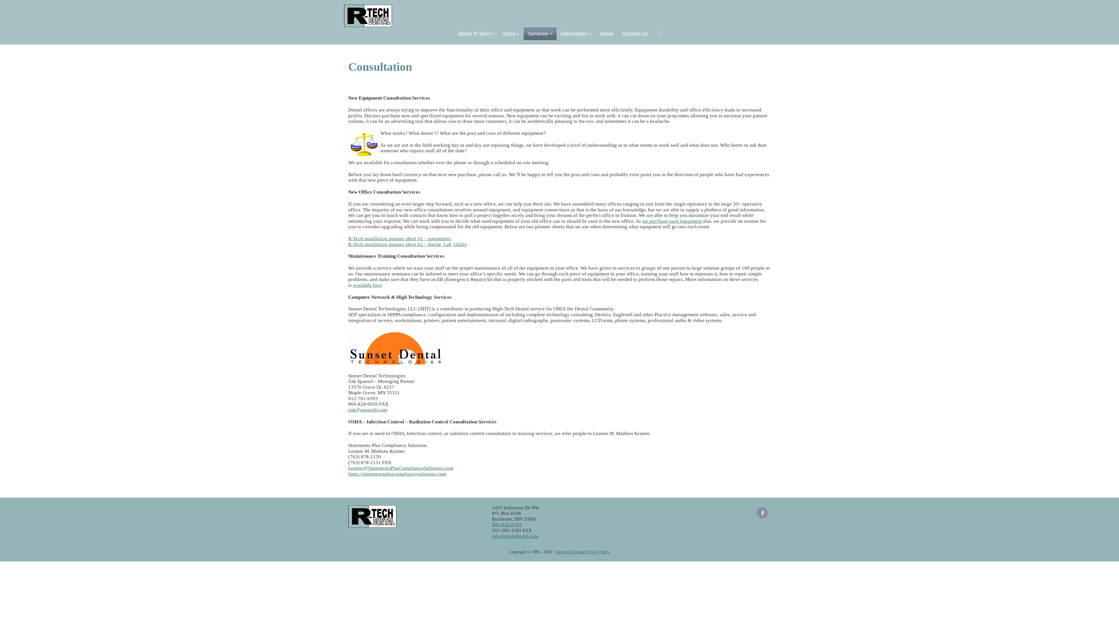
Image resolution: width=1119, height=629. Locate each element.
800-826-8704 (507, 524)
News (606, 34)
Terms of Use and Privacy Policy (582, 552)
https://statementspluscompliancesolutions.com (397, 474)
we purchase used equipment (672, 221)
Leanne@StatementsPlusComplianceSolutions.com (400, 468)
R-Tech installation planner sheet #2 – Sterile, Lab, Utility (407, 244)
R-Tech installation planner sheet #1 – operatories (399, 238)
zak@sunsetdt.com (367, 410)
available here (367, 285)
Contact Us (635, 34)
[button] (476, 33)
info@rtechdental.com (515, 536)
